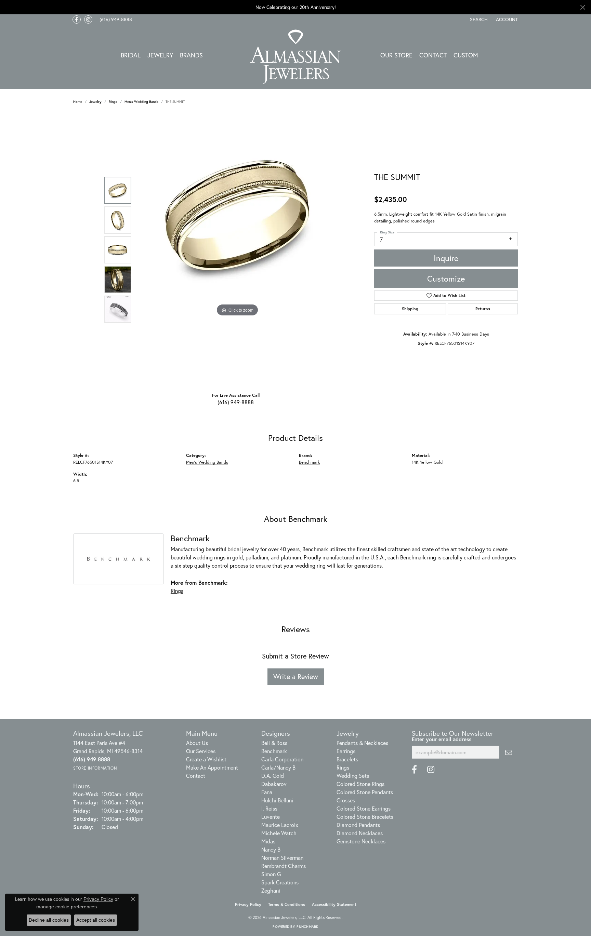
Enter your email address (441, 739)
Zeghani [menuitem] (270, 890)
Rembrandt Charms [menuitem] (283, 865)
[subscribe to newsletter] (508, 752)
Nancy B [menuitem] (270, 849)
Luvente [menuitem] (270, 816)
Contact (433, 55)
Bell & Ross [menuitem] (274, 742)
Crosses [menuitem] (346, 800)
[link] (115, 19)
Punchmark (307, 926)
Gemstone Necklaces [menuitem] (361, 841)
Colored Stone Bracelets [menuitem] (365, 816)
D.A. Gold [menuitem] (272, 775)
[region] (237, 249)
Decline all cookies (49, 920)
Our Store (396, 55)
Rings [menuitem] (343, 767)
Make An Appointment (212, 767)
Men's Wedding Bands (141, 101)
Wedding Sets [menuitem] (353, 775)
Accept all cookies (95, 920)
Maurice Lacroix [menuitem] (279, 824)
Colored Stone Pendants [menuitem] (365, 792)
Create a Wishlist (206, 759)
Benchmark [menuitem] (274, 751)
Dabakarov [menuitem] (274, 783)
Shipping (410, 308)
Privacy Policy (248, 904)
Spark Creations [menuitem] (280, 882)
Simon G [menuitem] (271, 874)
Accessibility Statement (334, 904)
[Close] (582, 7)
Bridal (131, 55)
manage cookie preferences (66, 906)
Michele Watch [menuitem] (279, 833)
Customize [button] (446, 278)
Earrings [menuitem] (346, 751)
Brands (191, 55)
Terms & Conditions (286, 904)
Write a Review (295, 676)
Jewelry (160, 55)
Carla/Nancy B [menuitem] (278, 767)
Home (77, 101)
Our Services (200, 751)
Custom (466, 55)
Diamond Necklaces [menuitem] (360, 833)
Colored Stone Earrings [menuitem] (364, 808)
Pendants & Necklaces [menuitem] (362, 742)
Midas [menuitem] (268, 841)
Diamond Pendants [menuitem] (358, 824)
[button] (478, 19)
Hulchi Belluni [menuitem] (277, 800)
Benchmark (309, 462)
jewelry (95, 101)
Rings (113, 101)
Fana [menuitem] (266, 792)
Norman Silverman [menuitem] (282, 857)
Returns (482, 308)
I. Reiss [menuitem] (269, 808)
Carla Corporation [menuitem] (282, 759)
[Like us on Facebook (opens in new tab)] (77, 19)
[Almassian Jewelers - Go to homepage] (295, 57)
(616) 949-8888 (236, 402)
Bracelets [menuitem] (347, 759)
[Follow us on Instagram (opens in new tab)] (88, 19)
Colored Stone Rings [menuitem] (360, 783)
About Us (197, 742)
